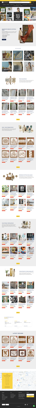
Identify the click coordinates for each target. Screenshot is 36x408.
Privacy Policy (12, 397)
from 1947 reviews (6, 318)
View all (18, 119)
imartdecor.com (18, 406)
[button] (17, 327)
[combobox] (20, 2)
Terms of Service (4, 398)
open (4, 39)
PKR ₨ (7, 404)
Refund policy (3, 399)
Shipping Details (12, 396)
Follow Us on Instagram (4, 397)
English (3, 404)
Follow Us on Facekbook (4, 396)
